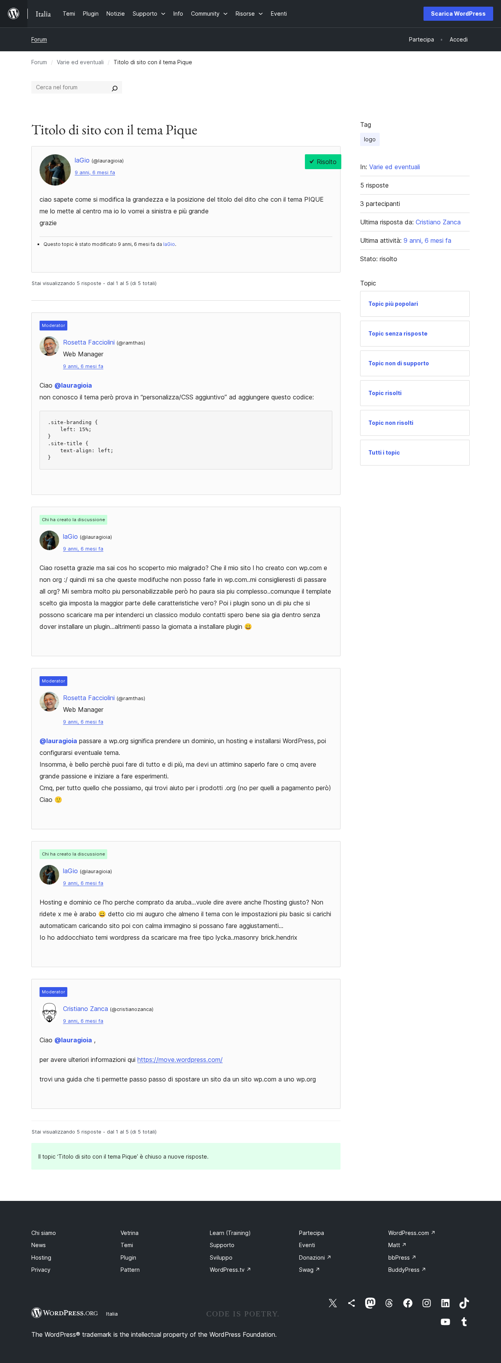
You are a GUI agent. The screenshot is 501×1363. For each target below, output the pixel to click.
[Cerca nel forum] (114, 87)
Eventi (307, 1245)
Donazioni (315, 1257)
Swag (309, 1269)
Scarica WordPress (458, 13)
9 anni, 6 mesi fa (95, 172)
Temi (127, 1245)
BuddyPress (407, 1269)
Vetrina (130, 1232)
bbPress (402, 1257)
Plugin (128, 1257)
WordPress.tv (230, 1269)
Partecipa (311, 1232)
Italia (112, 1314)
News (38, 1245)
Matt (397, 1245)
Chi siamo (43, 1232)
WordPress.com (412, 1232)
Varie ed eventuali (80, 62)
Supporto (222, 1245)
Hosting (41, 1257)
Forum (39, 39)
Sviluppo (221, 1257)
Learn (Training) (230, 1232)
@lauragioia (73, 385)
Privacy (40, 1269)
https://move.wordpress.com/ (180, 1059)
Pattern (130, 1269)
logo (370, 139)
